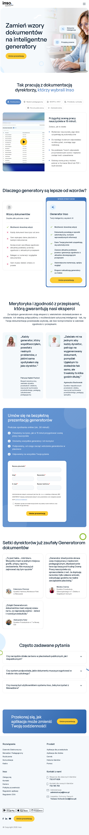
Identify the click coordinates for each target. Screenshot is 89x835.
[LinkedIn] (6, 819)
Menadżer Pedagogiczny (13, 753)
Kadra (5, 763)
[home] (8, 3)
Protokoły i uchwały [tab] (74, 102)
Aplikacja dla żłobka (55, 753)
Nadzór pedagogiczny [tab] (34, 102)
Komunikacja (8, 760)
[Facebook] (3, 819)
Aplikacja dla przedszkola (57, 750)
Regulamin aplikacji (10, 791)
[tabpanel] (44, 141)
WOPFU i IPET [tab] (55, 102)
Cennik (49, 756)
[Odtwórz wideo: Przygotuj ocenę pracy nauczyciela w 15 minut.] (23, 141)
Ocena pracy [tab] (15, 102)
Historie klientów (53, 760)
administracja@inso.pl (59, 792)
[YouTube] (10, 818)
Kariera (6, 784)
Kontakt (6, 781)
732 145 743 (54, 786)
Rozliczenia (7, 756)
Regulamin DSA (9, 794)
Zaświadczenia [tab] (56, 108)
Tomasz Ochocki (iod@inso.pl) (63, 799)
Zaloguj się (7, 777)
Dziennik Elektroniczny (12, 750)
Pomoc (50, 763)
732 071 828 (54, 779)
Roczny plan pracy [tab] (37, 108)
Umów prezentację (16, 56)
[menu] (84, 4)
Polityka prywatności (11, 787)
